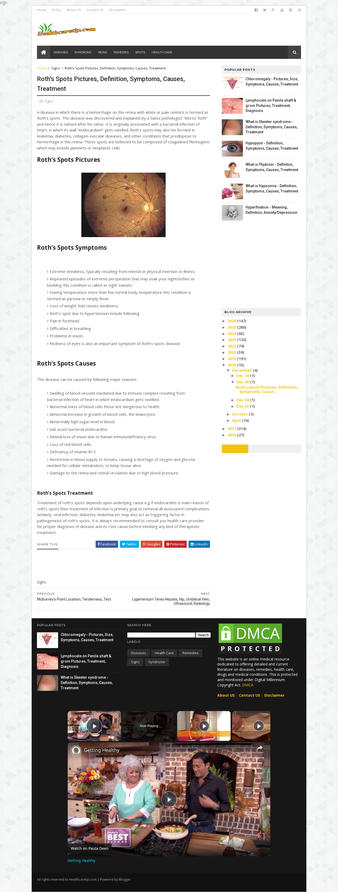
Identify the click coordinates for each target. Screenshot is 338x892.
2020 (232, 352)
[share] (260, 747)
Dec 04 (243, 399)
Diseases (138, 652)
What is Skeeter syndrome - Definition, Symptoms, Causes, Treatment (272, 127)
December (242, 370)
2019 (232, 358)
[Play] (204, 726)
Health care (164, 652)
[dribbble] (299, 10)
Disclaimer (117, 9)
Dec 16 (243, 375)
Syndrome (156, 661)
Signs (55, 68)
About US (73, 9)
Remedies (190, 652)
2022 (232, 345)
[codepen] (291, 10)
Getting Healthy (101, 750)
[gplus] (273, 10)
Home (41, 9)
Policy (56, 9)
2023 (232, 339)
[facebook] (256, 10)
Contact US (95, 9)
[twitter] (264, 10)
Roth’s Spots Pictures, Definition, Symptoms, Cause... (267, 389)
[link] (76, 750)
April (237, 420)
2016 (232, 434)
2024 (232, 333)
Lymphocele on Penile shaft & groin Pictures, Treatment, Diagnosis (271, 105)
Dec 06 (243, 381)
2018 (232, 364)
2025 (232, 327)
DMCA (247, 684)
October (240, 414)
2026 (232, 320)
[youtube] (282, 10)
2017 (232, 428)
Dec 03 (243, 406)
